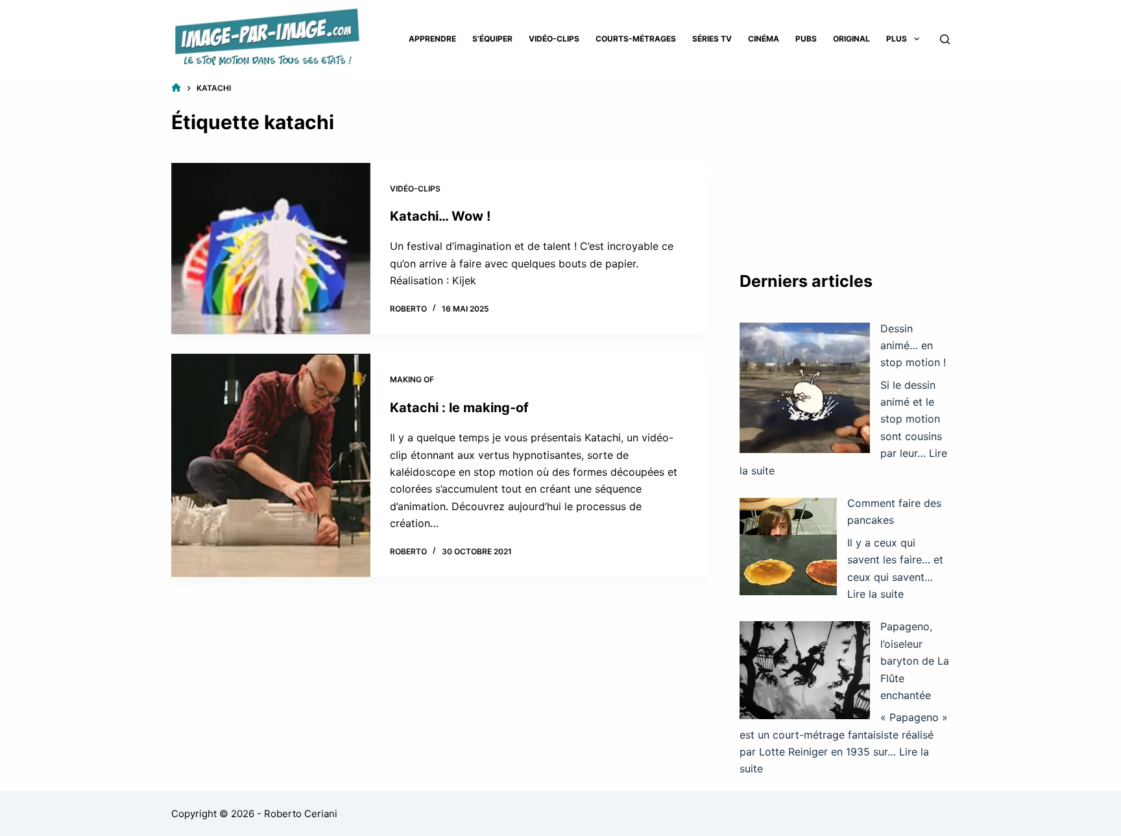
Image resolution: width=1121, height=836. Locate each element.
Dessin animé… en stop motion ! (913, 345)
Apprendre (432, 38)
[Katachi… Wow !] (270, 249)
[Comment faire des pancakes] (788, 546)
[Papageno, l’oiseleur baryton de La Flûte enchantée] (805, 670)
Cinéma (763, 38)
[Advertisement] (845, 162)
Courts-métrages (636, 38)
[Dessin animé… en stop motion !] (805, 388)
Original (851, 38)
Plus (896, 38)
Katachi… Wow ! (440, 216)
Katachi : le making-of (459, 407)
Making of (412, 379)
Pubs (806, 38)
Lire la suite (875, 593)
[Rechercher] (945, 39)
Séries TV (712, 38)
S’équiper (492, 38)
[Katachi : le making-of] (270, 465)
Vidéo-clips (554, 38)
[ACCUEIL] (176, 88)
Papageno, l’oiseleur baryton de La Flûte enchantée (914, 661)
